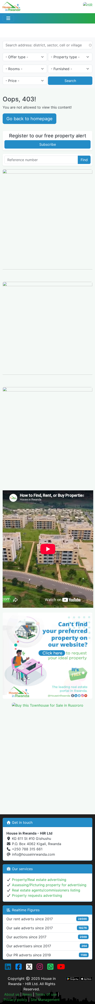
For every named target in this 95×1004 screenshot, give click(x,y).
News (27, 994)
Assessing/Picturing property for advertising (49, 885)
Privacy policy (15, 999)
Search (70, 80)
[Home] (11, 5)
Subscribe (47, 144)
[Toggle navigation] (8, 18)
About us (11, 994)
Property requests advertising (37, 895)
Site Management (45, 999)
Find (84, 160)
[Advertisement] (47, 758)
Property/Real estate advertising (39, 879)
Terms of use (46, 994)
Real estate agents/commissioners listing (46, 890)
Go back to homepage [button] (29, 118)
